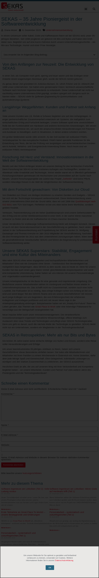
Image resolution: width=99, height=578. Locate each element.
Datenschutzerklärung (64, 560)
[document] (49, 289)
